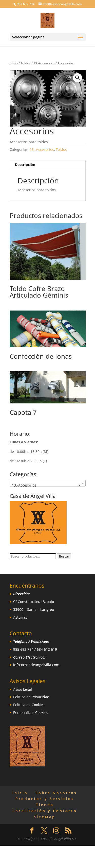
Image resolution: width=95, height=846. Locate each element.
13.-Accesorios (44, 63)
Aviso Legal (22, 689)
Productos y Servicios (44, 798)
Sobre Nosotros (56, 792)
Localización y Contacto (44, 810)
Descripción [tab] (25, 164)
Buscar (64, 556)
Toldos (26, 63)
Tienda (45, 804)
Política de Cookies (29, 704)
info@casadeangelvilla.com (36, 664)
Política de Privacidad (31, 696)
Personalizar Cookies (30, 712)
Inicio (14, 63)
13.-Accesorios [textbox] (46, 485)
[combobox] (48, 483)
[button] (77, 77)
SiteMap (44, 816)
